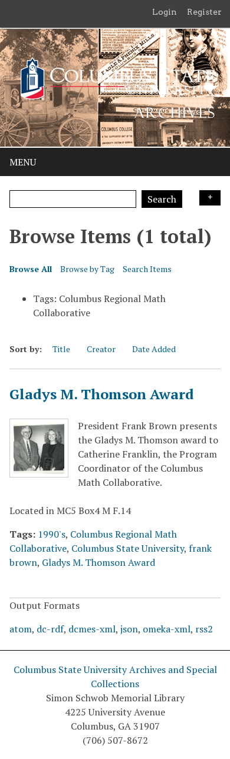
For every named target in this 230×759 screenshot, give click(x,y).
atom (20, 628)
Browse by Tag (87, 268)
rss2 (204, 628)
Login (164, 11)
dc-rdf (50, 628)
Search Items (147, 268)
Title (61, 348)
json (129, 628)
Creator (101, 348)
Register (204, 11)
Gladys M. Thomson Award (101, 394)
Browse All (30, 268)
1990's (51, 534)
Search (161, 199)
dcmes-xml (92, 628)
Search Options (210, 198)
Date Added (154, 348)
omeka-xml (166, 628)
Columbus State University (127, 548)
